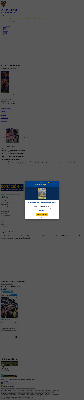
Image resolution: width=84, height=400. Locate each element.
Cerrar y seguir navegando (42, 217)
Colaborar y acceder (42, 214)
